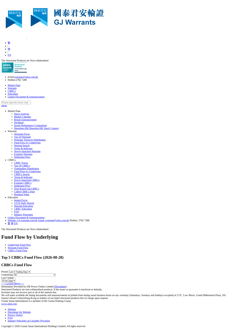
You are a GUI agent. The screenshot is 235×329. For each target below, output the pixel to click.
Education (13, 94)
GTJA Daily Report (24, 203)
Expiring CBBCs (22, 183)
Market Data (14, 85)
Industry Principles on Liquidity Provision (29, 320)
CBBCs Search (22, 174)
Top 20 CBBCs (22, 165)
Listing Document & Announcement (26, 96)
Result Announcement (25, 119)
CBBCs (12, 91)
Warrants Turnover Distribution (30, 139)
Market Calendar (22, 116)
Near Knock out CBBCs (26, 188)
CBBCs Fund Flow (17, 250)
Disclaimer (60, 286)
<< (2, 283)
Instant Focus (20, 200)
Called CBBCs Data (24, 191)
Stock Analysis (21, 114)
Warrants (12, 88)
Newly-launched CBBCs (26, 180)
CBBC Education (23, 209)
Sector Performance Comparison (30, 125)
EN (9, 55)
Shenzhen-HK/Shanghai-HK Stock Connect (36, 128)
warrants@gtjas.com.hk (26, 77)
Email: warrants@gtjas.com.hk (53, 220)
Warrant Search (22, 145)
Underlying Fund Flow (19, 244)
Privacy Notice (15, 315)
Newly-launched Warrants (27, 151)
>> (22, 283)
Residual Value (21, 194)
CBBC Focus (21, 162)
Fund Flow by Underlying (27, 142)
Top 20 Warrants (22, 137)
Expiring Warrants (23, 154)
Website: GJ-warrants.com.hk (22, 220)
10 (18, 283)
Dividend (19, 122)
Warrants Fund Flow (18, 247)
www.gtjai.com (9, 303)
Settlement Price (22, 157)
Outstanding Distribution (26, 168)
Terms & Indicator (23, 148)
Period (4, 271)
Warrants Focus (22, 134)
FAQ (16, 211)
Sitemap (12, 309)
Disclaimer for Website (19, 312)
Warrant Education (23, 206)
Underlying (7, 274)
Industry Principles (23, 214)
